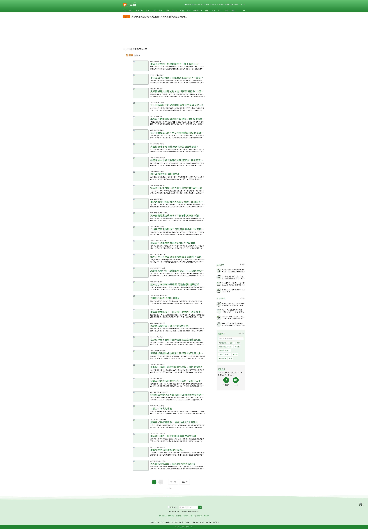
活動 (233, 10)
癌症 (207, 10)
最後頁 (185, 482)
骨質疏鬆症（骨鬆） (226, 347)
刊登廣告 (152, 522)
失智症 (237, 347)
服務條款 (175, 522)
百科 (154, 10)
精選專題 (178, 516)
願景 (227, 4)
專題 (226, 10)
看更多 (242, 264)
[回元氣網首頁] (131, 4)
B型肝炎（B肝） (224, 351)
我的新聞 (235, 4)
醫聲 (188, 10)
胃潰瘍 (235, 354)
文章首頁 (199, 516)
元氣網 (129, 49)
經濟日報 (196, 4)
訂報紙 (202, 522)
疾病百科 (186, 516)
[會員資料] (241, 4)
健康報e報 (174, 507)
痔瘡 (238, 343)
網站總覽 (216, 522)
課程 (167, 10)
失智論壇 (139, 10)
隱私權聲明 (187, 522)
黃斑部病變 (222, 358)
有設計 (213, 4)
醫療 (148, 10)
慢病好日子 (197, 10)
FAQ (158, 522)
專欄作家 (206, 516)
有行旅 (221, 4)
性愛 (213, 10)
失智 (182, 10)
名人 (220, 10)
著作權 (181, 522)
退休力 (174, 10)
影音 (161, 10)
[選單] (244, 4)
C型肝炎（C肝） (224, 354)
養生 (131, 10)
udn (124, 49)
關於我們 (208, 522)
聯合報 (188, 4)
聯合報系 (195, 522)
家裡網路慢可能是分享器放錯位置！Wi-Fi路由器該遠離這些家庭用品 (159, 16)
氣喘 (230, 358)
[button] (244, 10)
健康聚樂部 (170, 516)
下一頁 (173, 482)
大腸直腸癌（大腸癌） (226, 343)
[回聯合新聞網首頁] (125, 5)
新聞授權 (167, 522)
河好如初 (205, 4)
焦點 (124, 10)
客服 (161, 522)
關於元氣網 (162, 516)
